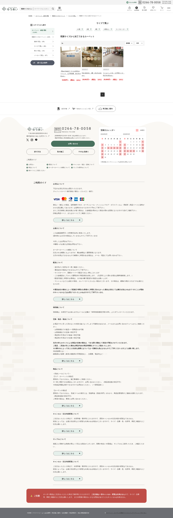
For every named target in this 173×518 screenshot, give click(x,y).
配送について (53, 164)
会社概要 (65, 513)
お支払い (31, 164)
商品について (33, 167)
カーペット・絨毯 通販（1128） (39, 31)
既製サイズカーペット (58, 16)
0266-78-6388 (70, 132)
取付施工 (60, 152)
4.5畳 (78, 29)
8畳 (96, 29)
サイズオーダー (121, 29)
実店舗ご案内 (108, 109)
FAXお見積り (84, 152)
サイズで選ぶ (72, 16)
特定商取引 (72, 513)
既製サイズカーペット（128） (41, 37)
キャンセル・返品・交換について (83, 164)
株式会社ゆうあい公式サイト (37, 136)
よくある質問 (46, 513)
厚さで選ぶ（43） (40, 51)
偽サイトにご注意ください (37, 170)
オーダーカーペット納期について (59, 167)
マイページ (36, 513)
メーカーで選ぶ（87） (41, 55)
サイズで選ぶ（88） (40, 46)
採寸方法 (37, 152)
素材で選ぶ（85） (40, 41)
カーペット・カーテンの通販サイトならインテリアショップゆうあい (126, 513)
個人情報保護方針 (83, 513)
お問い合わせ (73, 144)
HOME (30, 16)
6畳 (88, 29)
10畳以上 (106, 29)
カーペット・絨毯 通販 (42, 16)
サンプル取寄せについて (81, 167)
